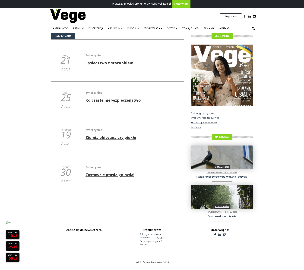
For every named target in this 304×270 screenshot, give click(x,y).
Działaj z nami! (190, 28)
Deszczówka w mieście (222, 216)
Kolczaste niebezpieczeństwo (113, 100)
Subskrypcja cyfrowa (203, 113)
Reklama (209, 28)
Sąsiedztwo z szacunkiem (109, 62)
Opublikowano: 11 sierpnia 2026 (222, 212)
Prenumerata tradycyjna (205, 117)
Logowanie (231, 16)
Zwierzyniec (94, 55)
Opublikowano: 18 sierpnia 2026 (222, 172)
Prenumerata (152, 28)
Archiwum (114, 28)
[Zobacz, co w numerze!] (222, 75)
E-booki (132, 28)
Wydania (196, 127)
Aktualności (60, 28)
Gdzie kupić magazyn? (204, 122)
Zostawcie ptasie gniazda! (110, 174)
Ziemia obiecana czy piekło (111, 137)
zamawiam (181, 4)
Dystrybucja (95, 28)
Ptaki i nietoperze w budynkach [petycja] (222, 176)
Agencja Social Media (152, 262)
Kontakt (224, 28)
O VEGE (171, 28)
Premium (78, 28)
